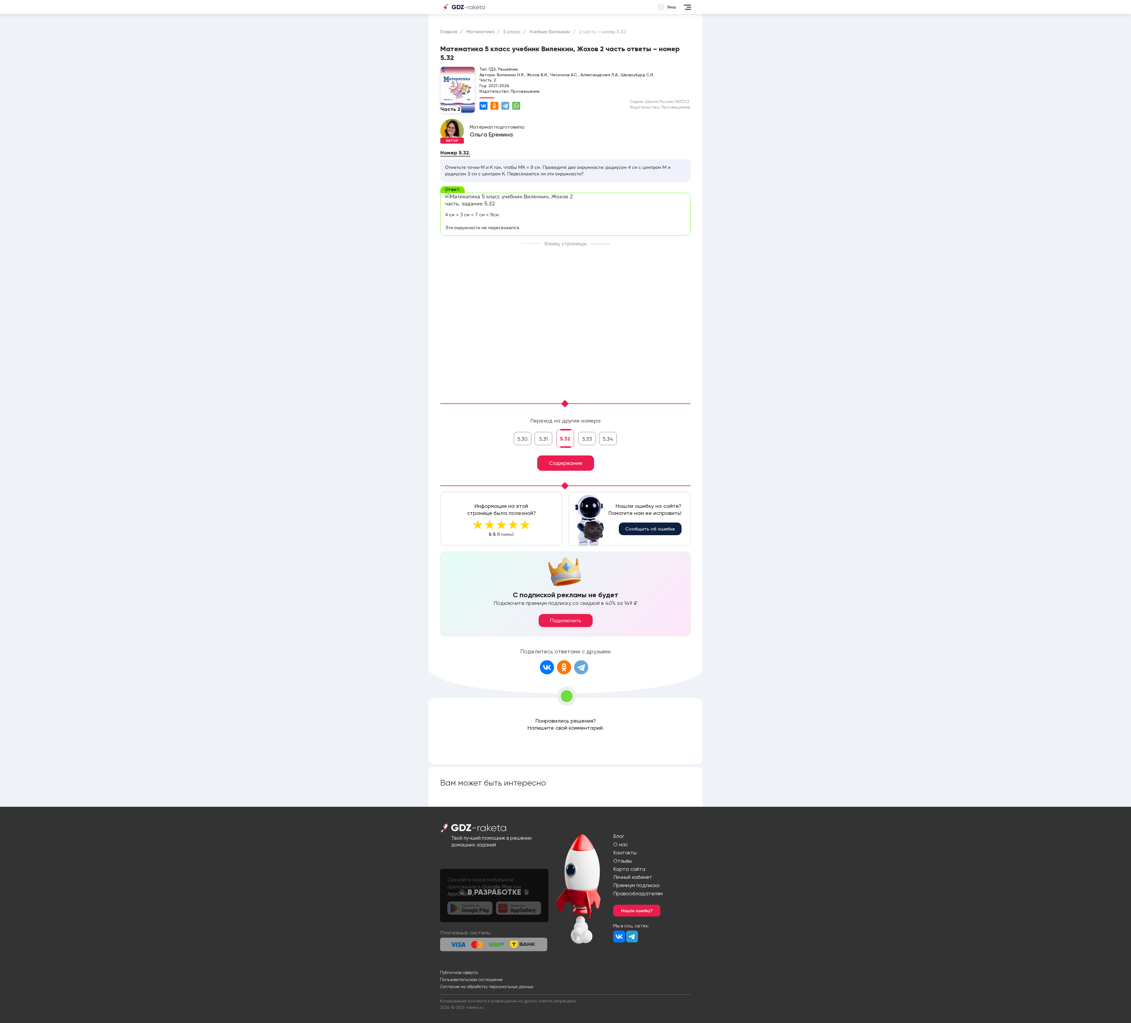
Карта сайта (629, 869)
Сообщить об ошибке (650, 529)
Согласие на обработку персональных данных (486, 986)
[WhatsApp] (516, 106)
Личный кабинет (632, 877)
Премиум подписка (636, 885)
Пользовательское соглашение (471, 979)
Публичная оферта (459, 972)
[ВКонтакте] (483, 106)
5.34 (608, 439)
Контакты (625, 852)
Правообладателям (638, 893)
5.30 (522, 439)
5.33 (587, 439)
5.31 (543, 439)
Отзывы (622, 861)
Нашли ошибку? (637, 910)
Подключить (565, 620)
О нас (620, 844)
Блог (618, 836)
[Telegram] (505, 106)
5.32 (565, 438)
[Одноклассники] (494, 106)
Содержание (565, 463)
